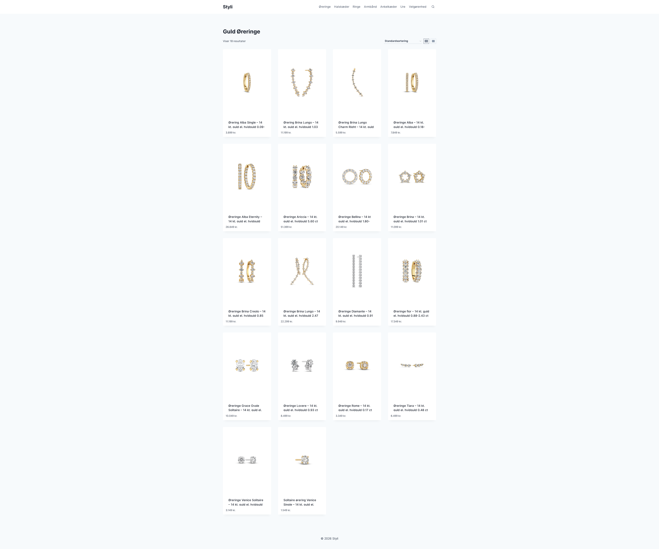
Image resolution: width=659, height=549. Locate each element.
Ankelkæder (388, 6)
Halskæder (341, 6)
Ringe (356, 6)
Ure (402, 6)
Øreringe (325, 6)
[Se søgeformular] (433, 7)
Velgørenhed (417, 6)
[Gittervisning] (426, 41)
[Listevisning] (433, 41)
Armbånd (370, 6)
